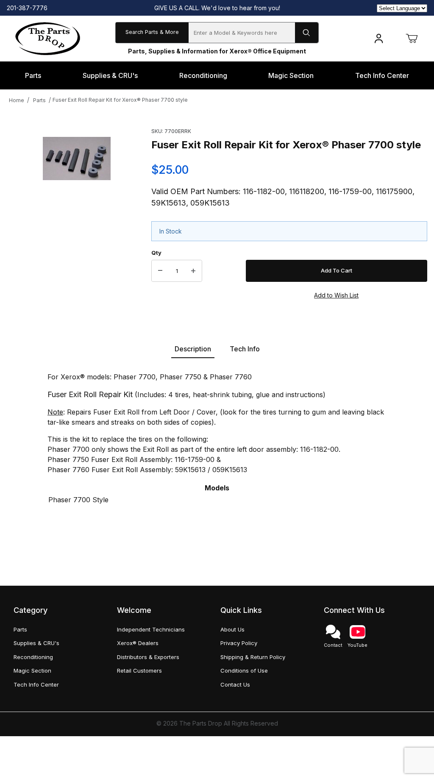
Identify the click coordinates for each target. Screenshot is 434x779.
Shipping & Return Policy (252, 657)
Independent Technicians (151, 629)
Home (16, 100)
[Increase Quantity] (193, 270)
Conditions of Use (244, 670)
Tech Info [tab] (245, 349)
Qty (156, 252)
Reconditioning (33, 657)
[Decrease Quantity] (160, 270)
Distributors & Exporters (148, 657)
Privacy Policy (238, 643)
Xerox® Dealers (138, 643)
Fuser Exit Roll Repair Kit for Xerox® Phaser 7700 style (120, 100)
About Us (232, 629)
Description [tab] (193, 349)
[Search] (306, 32)
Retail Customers (139, 670)
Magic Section (32, 670)
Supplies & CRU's (36, 643)
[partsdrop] (48, 38)
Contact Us (235, 684)
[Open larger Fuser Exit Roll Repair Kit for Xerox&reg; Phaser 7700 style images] (77, 158)
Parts (39, 100)
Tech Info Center (36, 684)
